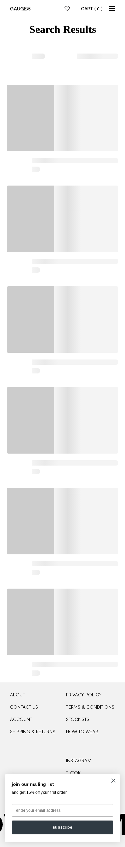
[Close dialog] (113, 780)
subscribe (62, 827)
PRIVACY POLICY (84, 694)
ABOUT (17, 694)
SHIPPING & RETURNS (32, 731)
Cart (92, 8)
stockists (77, 719)
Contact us (24, 707)
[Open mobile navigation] (112, 8)
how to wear (82, 731)
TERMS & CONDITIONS (90, 707)
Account (21, 719)
